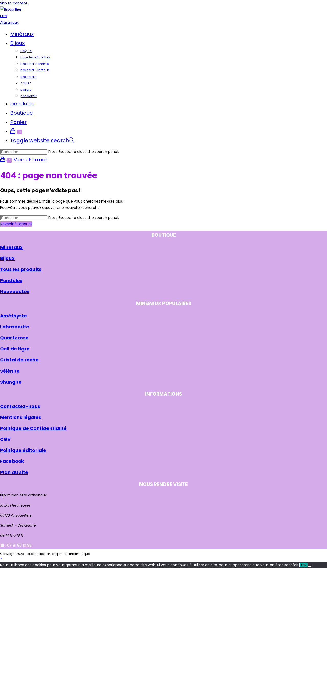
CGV (5, 439)
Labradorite (14, 327)
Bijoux (7, 258)
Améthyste (13, 316)
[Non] (309, 566)
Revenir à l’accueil (16, 224)
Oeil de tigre (15, 349)
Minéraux (11, 247)
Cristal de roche (19, 360)
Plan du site (14, 472)
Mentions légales (20, 417)
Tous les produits (20, 269)
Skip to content (13, 3)
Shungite (11, 382)
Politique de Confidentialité (33, 428)
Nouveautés (14, 291)
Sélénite (10, 371)
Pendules (11, 280)
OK (303, 565)
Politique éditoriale (23, 450)
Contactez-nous (20, 406)
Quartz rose (14, 338)
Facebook (12, 461)
